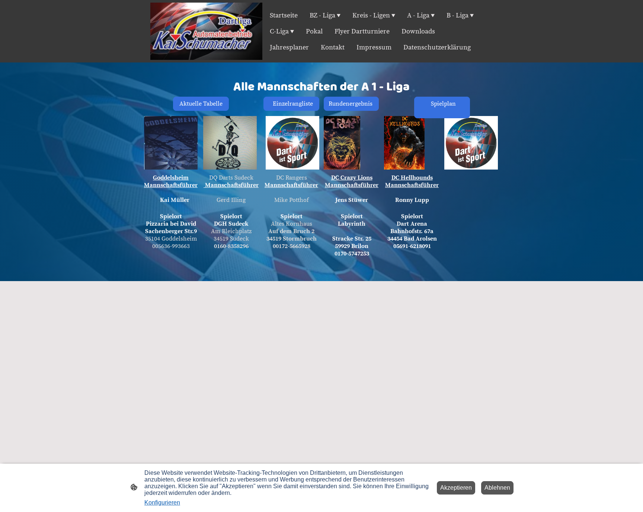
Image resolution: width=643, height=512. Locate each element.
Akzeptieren (456, 487)
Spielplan (440, 107)
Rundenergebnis (351, 103)
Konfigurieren (162, 502)
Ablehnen (497, 487)
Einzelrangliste (291, 103)
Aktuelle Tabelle (200, 103)
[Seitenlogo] (206, 31)
